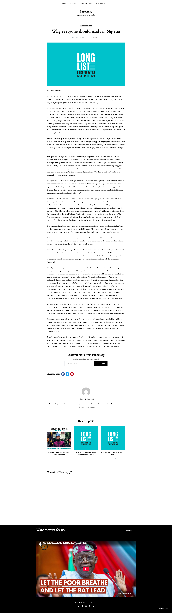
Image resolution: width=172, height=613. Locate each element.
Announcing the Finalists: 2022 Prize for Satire (59, 453)
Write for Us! (101, 3)
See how (129, 530)
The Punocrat (95, 37)
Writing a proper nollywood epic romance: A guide (86, 453)
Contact (73, 3)
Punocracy (86, 12)
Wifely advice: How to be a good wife (113, 453)
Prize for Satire (86, 3)
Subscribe (100, 363)
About (63, 3)
